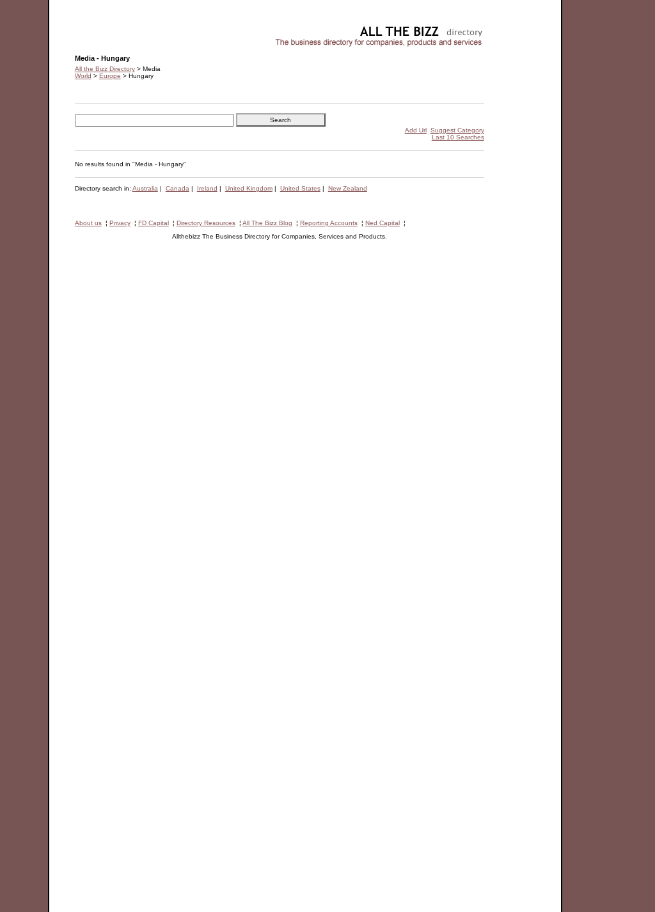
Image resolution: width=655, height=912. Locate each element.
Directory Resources (206, 222)
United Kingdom (248, 188)
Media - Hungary (99, 29)
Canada (177, 188)
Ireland (207, 188)
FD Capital (153, 222)
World (83, 75)
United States (300, 188)
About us (88, 222)
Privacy (119, 222)
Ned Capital (382, 222)
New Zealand (347, 188)
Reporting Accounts (329, 222)
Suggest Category (457, 130)
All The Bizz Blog (267, 222)
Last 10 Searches (458, 137)
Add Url (416, 130)
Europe (110, 75)
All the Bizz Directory (105, 68)
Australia (145, 188)
